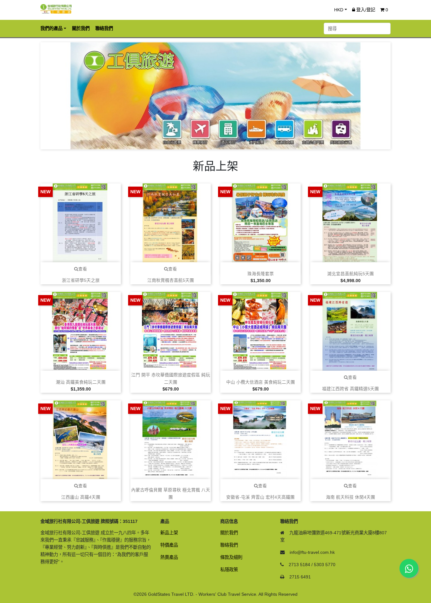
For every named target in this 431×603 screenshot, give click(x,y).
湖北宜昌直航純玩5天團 (350, 273)
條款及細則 (231, 557)
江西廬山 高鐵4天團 (80, 497)
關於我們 (229, 532)
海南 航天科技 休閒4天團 (350, 497)
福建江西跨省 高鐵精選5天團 (350, 388)
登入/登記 (365, 9)
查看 (82, 269)
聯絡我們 (229, 545)
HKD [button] (338, 9)
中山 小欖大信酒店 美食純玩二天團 (260, 382)
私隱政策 (229, 569)
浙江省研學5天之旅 (81, 280)
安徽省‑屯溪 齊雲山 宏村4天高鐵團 (260, 497)
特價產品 (169, 545)
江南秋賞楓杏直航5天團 (170, 280)
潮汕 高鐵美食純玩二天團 (81, 382)
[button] (66, 95)
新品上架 (169, 532)
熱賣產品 (169, 557)
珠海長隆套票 (260, 273)
